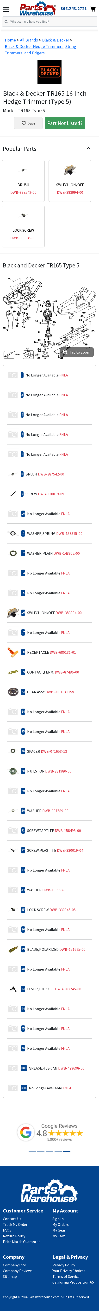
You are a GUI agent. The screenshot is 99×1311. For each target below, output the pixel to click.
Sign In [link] (58, 1218)
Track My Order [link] (15, 1224)
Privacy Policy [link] (63, 1265)
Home (10, 40)
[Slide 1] (32, 1151)
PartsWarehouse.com (44, 1297)
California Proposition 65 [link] (73, 1282)
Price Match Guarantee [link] (21, 1241)
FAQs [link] (7, 1230)
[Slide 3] (49, 1151)
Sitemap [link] (10, 1276)
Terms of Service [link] (66, 1276)
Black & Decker (55, 40)
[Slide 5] (66, 1151)
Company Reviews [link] (17, 1270)
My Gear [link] (58, 1230)
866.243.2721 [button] (74, 8)
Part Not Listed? (64, 123)
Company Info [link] (14, 1265)
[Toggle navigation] (6, 9)
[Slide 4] (58, 1151)
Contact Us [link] (12, 1218)
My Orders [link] (60, 1224)
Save (31, 123)
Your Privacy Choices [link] (68, 1270)
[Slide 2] (40, 1151)
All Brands (29, 40)
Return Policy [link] (14, 1235)
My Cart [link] (58, 1235)
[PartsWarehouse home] (44, 7)
